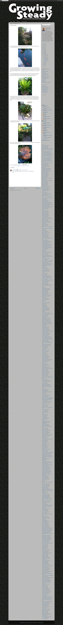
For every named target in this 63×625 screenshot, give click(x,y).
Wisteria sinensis (44, 611)
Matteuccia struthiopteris (45, 432)
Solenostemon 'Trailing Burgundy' (47, 577)
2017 (44, 46)
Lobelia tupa (44, 416)
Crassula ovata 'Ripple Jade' (46, 276)
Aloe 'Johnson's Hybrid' (45, 187)
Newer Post (12, 188)
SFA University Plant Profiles (46, 82)
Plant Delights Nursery (45, 89)
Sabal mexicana (44, 547)
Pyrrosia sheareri (44, 510)
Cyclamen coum (44, 283)
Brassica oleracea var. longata (46, 228)
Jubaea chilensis (44, 396)
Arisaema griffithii (44, 190)
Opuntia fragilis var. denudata (46, 462)
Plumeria (43, 493)
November (45, 55)
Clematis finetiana (44, 262)
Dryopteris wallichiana (45, 310)
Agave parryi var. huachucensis (46, 180)
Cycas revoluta (14, 165)
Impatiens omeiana (45, 389)
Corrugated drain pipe (45, 275)
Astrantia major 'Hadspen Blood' (46, 206)
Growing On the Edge (45, 74)
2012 (44, 52)
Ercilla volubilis (44, 324)
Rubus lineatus (44, 545)
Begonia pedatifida (45, 213)
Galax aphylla (44, 355)
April (44, 64)
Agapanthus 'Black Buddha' (46, 168)
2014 (44, 49)
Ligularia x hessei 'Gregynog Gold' (47, 407)
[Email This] (22, 164)
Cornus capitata (44, 273)
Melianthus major (44, 433)
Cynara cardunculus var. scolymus (47, 285)
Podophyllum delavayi (45, 495)
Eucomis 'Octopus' (45, 335)
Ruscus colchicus (44, 546)
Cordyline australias (45, 271)
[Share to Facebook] (25, 164)
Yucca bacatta (44, 615)
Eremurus (43, 325)
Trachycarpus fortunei (45, 596)
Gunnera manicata (45, 358)
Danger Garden (45, 105)
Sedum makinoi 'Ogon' (45, 564)
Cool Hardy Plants (24, 21)
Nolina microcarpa (44, 450)
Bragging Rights (46, 59)
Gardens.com (44, 72)
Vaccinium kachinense (45, 603)
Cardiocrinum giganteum (45, 245)
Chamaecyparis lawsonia (45, 255)
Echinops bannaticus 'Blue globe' (47, 313)
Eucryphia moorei (44, 340)
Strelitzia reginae (44, 587)
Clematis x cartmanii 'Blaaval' (46, 263)
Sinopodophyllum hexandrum (46, 571)
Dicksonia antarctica (45, 299)
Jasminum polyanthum (45, 395)
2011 (44, 53)
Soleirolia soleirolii (44, 576)
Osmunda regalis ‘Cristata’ (46, 468)
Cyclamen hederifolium (45, 284)
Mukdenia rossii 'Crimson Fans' (21, 165)
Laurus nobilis (44, 400)
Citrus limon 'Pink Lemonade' (46, 261)
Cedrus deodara (44, 254)
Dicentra (43, 297)
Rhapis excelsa (44, 522)
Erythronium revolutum (45, 330)
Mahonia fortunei (44, 429)
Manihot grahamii (44, 431)
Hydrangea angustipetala (45, 384)
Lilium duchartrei (44, 410)
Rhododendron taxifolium (45, 539)
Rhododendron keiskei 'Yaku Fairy (47, 533)
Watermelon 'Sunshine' (45, 610)
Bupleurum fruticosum (45, 232)
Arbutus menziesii (44, 188)
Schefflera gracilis (44, 556)
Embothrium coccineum (45, 321)
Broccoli (43, 229)
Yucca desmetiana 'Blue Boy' (46, 616)
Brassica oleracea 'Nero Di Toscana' (47, 226)
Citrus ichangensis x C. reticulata (47, 260)
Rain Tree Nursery (44, 90)
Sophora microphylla (45, 578)
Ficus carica (44, 347)
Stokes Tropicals (44, 91)
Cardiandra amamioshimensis (46, 244)
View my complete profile (45, 41)
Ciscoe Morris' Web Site (45, 69)
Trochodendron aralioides (46, 598)
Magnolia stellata (44, 428)
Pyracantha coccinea (45, 508)
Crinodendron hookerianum (46, 277)
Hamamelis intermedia (45, 360)
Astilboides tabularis (45, 205)
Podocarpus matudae (45, 494)
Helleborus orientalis (45, 371)
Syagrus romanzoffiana (45, 588)
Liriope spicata (44, 415)
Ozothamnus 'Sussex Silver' (46, 471)
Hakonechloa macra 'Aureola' (46, 359)
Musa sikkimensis (44, 441)
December (45, 54)
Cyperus (43, 287)
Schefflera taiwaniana (45, 558)
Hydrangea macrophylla (45, 385)
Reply (13, 172)
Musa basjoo (44, 440)
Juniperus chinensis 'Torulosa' (46, 397)
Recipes (43, 519)
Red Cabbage (44, 520)
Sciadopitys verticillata (45, 560)
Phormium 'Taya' (44, 487)
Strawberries (44, 585)
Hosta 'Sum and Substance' (46, 381)
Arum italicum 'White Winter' (46, 193)
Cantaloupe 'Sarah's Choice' (46, 242)
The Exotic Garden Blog (47, 137)
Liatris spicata (44, 406)
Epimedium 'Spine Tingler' (46, 323)
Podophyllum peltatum (45, 496)
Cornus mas (44, 274)
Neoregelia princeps (45, 445)
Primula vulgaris (44, 504)
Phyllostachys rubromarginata (46, 489)
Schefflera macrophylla (45, 557)
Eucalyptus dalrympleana (45, 333)
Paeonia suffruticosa (45, 475)
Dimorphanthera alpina (45, 302)
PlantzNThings (45, 130)
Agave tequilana (44, 181)
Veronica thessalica (45, 605)
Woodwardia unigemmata (46, 614)
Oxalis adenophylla (45, 469)
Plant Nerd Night (44, 492)
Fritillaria (43, 349)
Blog (11, 21)
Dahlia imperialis (44, 290)
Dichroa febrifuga (44, 298)
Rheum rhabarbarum (45, 525)
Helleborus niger (44, 370)
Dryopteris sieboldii (45, 309)
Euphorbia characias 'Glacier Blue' (47, 342)
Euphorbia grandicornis (45, 344)
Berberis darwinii (44, 214)
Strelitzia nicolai (44, 586)
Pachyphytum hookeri (45, 472)
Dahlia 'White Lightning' (45, 289)
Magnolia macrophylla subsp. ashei (47, 426)
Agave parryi (44, 179)
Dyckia (43, 311)
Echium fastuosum (45, 314)
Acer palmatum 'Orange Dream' (46, 153)
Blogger (42, 622)
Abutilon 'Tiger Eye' (45, 145)
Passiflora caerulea (45, 477)
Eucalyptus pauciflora (45, 334)
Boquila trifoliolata (44, 224)
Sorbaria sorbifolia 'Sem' (45, 579)
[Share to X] (24, 164)
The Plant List (44, 79)
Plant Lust (43, 80)
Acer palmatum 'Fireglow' (45, 152)
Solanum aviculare (45, 572)
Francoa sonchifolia (45, 348)
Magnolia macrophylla (45, 425)
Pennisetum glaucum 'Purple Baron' (47, 482)
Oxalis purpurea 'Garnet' (45, 470)
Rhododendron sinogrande (46, 537)
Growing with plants (46, 140)
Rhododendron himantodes (46, 531)
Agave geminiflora (44, 176)
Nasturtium (43, 444)
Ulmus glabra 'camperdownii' (46, 601)
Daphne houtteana (45, 292)
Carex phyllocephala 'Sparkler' (46, 247)
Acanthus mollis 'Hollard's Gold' (46, 148)
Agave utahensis (44, 182)
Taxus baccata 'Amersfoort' (46, 590)
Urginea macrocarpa (45, 602)
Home (25, 188)
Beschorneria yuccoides (45, 217)
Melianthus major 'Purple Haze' (46, 434)
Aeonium (43, 167)
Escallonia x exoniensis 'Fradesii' (47, 331)
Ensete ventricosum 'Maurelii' (46, 322)
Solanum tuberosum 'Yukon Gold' (47, 575)
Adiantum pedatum (45, 165)
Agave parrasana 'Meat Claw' (46, 178)
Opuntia (43, 460)
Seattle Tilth (44, 81)
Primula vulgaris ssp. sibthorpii (46, 505)
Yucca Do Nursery (44, 92)
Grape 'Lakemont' (44, 357)
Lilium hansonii (44, 411)
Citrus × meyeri (44, 259)
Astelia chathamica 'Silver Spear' (47, 204)
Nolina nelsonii (44, 451)
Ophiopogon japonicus (45, 454)
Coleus (43, 266)
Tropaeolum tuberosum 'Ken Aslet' (47, 599)
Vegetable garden (44, 604)
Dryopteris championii (45, 308)
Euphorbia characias (45, 341)
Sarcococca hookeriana (45, 549)
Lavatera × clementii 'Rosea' (46, 401)
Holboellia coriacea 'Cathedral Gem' (47, 377)
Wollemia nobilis (44, 612)
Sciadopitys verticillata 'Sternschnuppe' (45, 562)
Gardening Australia (45, 71)
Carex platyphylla (44, 248)
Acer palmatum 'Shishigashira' (46, 157)
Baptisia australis (44, 208)
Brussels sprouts (44, 231)
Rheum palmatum (44, 524)
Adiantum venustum (45, 166)
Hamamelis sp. (44, 361)
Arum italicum (44, 192)
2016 (44, 47)
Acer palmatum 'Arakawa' (46, 151)
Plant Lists (18, 21)
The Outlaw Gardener (46, 118)
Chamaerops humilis (45, 258)
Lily (42, 413)
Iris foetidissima (44, 390)
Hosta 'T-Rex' (44, 382)
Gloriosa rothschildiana (45, 356)
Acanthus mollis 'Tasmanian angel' (47, 149)
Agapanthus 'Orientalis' (45, 169)
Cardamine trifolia (44, 243)
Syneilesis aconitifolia (45, 589)
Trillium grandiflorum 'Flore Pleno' (47, 597)
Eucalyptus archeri (45, 332)
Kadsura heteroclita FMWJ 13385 (47, 398)
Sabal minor (44, 548)
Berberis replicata (44, 216)
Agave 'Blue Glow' (44, 171)
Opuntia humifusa (44, 463)
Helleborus (43, 366)
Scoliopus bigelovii (44, 563)
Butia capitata (44, 233)
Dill (42, 301)
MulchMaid (45, 114)
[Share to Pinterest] (26, 164)
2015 (44, 48)
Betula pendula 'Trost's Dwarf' (46, 218)
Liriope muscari (44, 414)
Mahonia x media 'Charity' (46, 430)
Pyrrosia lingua (44, 509)
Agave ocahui (44, 177)
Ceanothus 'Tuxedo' (45, 253)
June (44, 63)
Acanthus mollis (44, 147)
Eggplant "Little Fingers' (45, 320)
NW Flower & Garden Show (46, 453)
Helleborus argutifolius (45, 367)
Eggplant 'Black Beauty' (45, 319)
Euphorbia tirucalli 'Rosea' (46, 345)
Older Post (38, 188)
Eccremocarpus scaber (45, 312)
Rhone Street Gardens (46, 116)
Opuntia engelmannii (45, 461)
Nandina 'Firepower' (45, 443)
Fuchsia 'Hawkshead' (45, 350)
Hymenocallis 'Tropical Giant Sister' (47, 386)
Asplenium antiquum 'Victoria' (46, 202)
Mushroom (43, 442)
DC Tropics (45, 120)
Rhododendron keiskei (45, 532)
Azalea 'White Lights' (45, 207)
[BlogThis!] (23, 164)
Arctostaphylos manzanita (46, 189)
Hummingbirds (44, 383)
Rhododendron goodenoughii (46, 530)
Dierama (43, 300)
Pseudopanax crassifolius (46, 506)
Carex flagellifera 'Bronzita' (46, 246)
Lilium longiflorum (44, 412)
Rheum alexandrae (45, 523)
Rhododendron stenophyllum (46, 538)
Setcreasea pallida (45, 570)
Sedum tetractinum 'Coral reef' (46, 565)
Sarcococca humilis (45, 550)
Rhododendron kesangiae (46, 535)
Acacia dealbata (44, 146)
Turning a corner (46, 60)
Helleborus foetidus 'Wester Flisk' (47, 368)
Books (14, 21)
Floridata (43, 70)
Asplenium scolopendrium (46, 203)
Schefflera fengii (44, 555)
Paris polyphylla (44, 476)
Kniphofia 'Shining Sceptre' (46, 399)
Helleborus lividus (44, 369)
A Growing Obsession (46, 107)
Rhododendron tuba (45, 540)
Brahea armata (44, 225)
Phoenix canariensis (45, 486)
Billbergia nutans (44, 219)
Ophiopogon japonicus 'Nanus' (46, 455)
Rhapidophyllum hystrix (45, 521)
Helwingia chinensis (45, 372)
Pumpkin (28, 165)
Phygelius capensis (45, 488)
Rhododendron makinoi (45, 536)
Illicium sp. (43, 388)
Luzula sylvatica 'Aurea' (45, 421)
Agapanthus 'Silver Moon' (46, 170)
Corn (43, 272)
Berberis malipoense (45, 215)
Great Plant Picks (44, 73)
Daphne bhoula (44, 291)
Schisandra (43, 559)
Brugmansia (44, 230)
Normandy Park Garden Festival (47, 452)
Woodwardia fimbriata (45, 613)
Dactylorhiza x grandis (45, 288)
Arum (43, 191)
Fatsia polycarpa (44, 346)
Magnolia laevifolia (45, 424)
